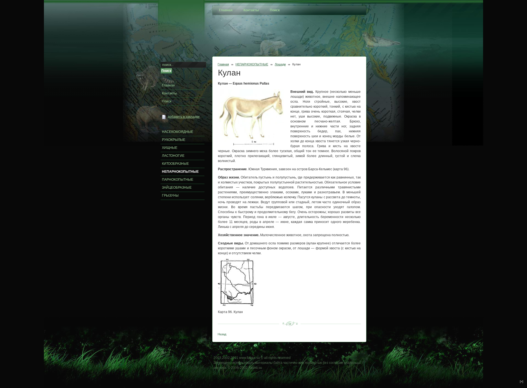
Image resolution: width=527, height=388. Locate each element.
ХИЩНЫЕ (169, 148)
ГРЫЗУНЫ (170, 195)
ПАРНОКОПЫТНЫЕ (177, 180)
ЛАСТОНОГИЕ (173, 156)
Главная (223, 64)
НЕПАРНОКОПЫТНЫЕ (252, 64)
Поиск (166, 101)
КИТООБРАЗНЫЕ (175, 164)
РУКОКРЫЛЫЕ (173, 140)
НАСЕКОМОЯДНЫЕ (177, 132)
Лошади (280, 64)
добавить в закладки (184, 117)
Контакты (169, 93)
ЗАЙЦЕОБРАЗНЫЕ (177, 187)
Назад (222, 334)
